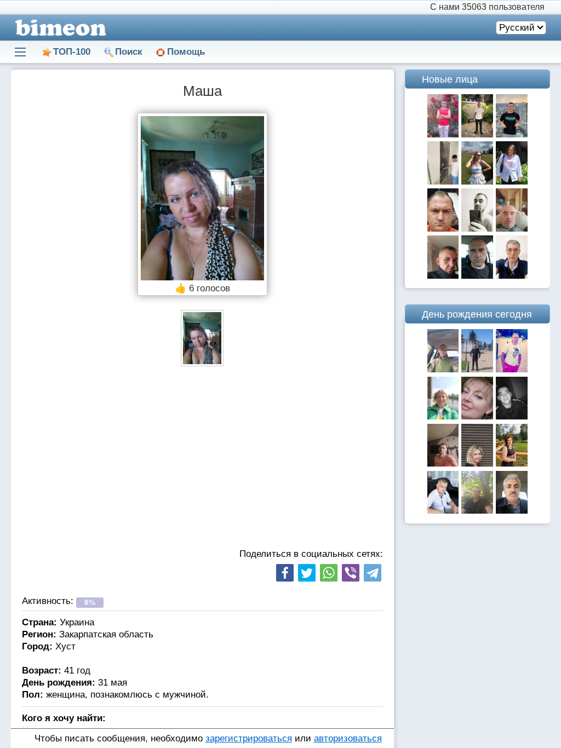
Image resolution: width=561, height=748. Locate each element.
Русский (517, 27)
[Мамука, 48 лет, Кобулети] (477, 369)
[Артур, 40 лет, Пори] (477, 510)
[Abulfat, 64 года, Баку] (512, 510)
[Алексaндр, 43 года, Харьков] (443, 463)
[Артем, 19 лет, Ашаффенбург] (512, 134)
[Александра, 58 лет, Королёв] (512, 463)
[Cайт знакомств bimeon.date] (58, 28)
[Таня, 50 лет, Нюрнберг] (512, 181)
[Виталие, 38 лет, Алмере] (443, 228)
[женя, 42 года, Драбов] (443, 134)
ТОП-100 (71, 52)
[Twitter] (307, 573)
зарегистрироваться (248, 738)
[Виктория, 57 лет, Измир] (477, 416)
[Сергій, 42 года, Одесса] (512, 228)
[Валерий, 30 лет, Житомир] (512, 369)
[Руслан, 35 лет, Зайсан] (443, 181)
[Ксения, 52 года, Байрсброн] (477, 463)
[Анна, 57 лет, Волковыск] (443, 416)
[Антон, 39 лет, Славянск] (443, 369)
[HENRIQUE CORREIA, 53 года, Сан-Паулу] (512, 276)
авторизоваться (348, 738)
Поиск (128, 52)
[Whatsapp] (328, 573)
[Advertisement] (202, 459)
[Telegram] (372, 573)
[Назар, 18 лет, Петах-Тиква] (477, 134)
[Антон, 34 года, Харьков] (477, 228)
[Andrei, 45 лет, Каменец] (443, 276)
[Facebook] (285, 573)
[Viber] (350, 573)
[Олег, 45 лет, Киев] (477, 276)
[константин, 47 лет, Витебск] (443, 510)
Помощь (186, 52)
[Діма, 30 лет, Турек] (512, 416)
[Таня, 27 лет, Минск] (477, 181)
